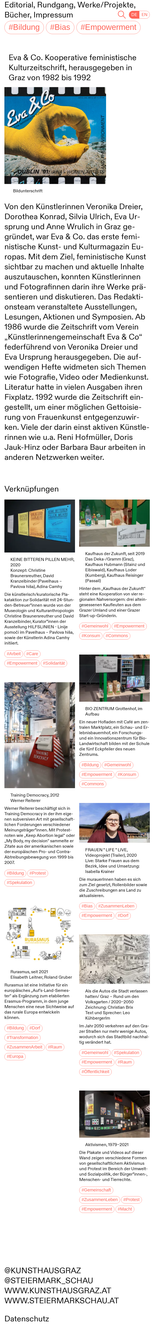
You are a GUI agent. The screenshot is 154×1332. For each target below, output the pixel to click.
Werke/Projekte (105, 5)
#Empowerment (108, 27)
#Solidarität (54, 663)
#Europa (15, 1056)
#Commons (117, 635)
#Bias (60, 27)
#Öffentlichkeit (95, 1071)
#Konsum (91, 635)
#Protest (37, 873)
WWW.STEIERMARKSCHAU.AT (61, 1301)
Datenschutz (26, 1319)
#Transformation (22, 1037)
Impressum (53, 15)
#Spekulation (19, 882)
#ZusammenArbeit (24, 1047)
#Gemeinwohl (95, 626)
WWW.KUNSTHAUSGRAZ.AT (57, 1291)
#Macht (125, 1209)
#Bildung (24, 27)
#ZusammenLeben (116, 906)
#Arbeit (13, 653)
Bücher (17, 15)
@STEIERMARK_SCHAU (48, 1281)
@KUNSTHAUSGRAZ (42, 1271)
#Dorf (34, 1028)
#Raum (55, 1047)
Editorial (18, 5)
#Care (32, 653)
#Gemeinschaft (96, 1190)
